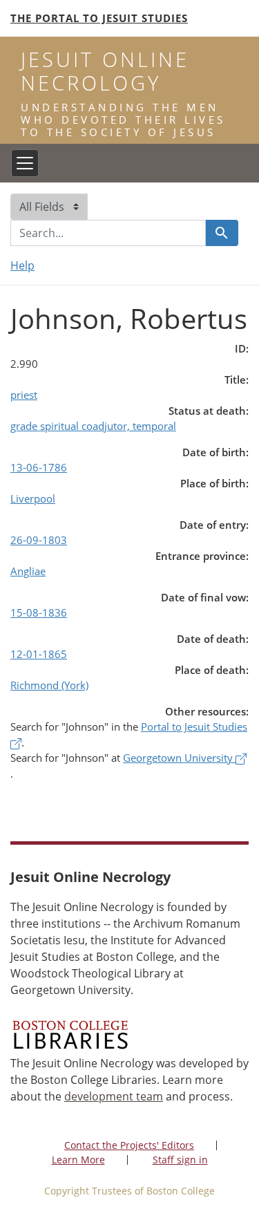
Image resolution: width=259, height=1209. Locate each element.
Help (22, 265)
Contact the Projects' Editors (129, 1145)
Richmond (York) (49, 685)
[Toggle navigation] (25, 163)
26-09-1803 (38, 540)
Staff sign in (180, 1159)
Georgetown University (179, 758)
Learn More (78, 1159)
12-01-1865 (38, 654)
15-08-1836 (38, 612)
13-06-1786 (38, 467)
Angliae (28, 571)
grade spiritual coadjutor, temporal (93, 426)
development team (113, 1096)
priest (23, 395)
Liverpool (32, 498)
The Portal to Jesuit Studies (99, 18)
